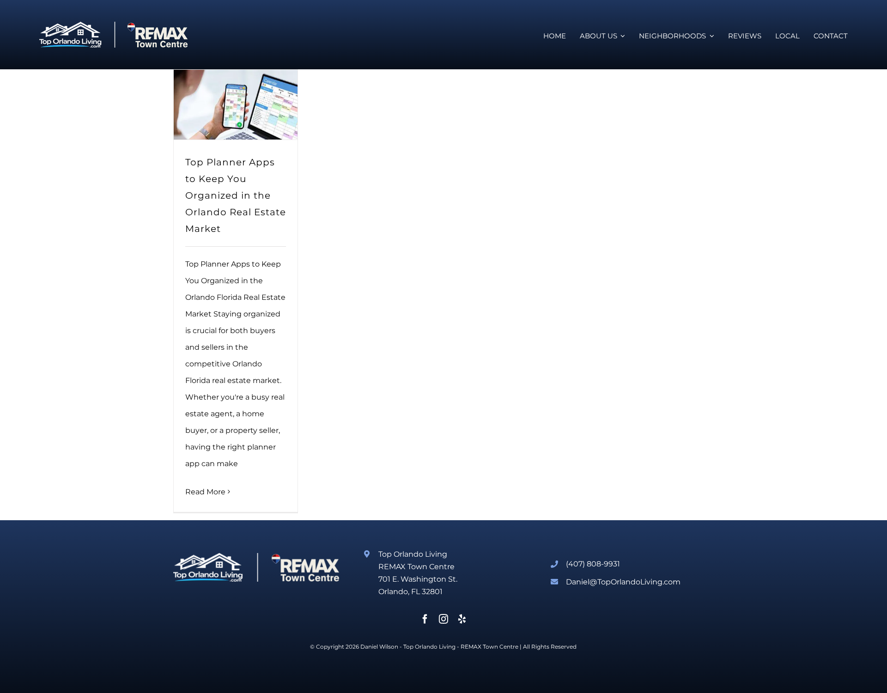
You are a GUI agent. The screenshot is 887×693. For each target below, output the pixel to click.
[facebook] (425, 619)
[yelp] (462, 619)
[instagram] (443, 619)
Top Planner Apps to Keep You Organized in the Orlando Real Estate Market (235, 195)
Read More (205, 491)
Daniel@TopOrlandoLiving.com (623, 582)
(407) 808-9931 (593, 563)
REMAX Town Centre (489, 646)
